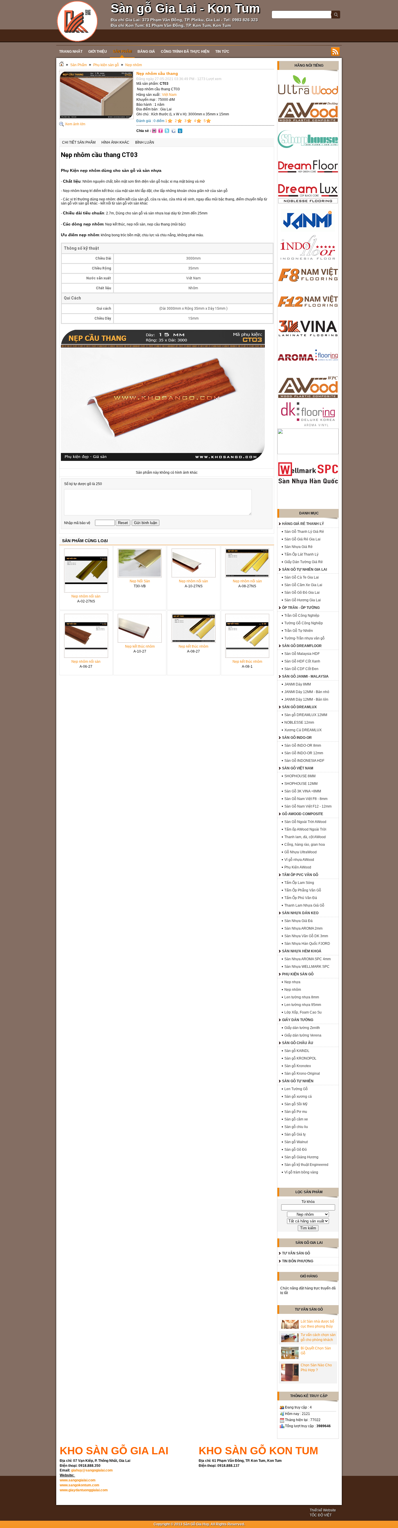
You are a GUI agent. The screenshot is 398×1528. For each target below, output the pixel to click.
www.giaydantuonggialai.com (84, 1490)
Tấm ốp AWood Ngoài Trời (305, 829)
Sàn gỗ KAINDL (296, 1051)
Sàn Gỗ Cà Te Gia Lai (301, 577)
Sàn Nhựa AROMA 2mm (303, 928)
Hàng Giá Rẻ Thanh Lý (303, 524)
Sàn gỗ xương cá (298, 1097)
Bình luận (144, 142)
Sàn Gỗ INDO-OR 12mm (303, 753)
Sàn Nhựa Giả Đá (298, 921)
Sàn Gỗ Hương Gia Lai (302, 600)
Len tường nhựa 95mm (302, 1005)
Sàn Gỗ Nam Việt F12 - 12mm (308, 806)
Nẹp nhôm (133, 65)
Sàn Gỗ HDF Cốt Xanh (302, 661)
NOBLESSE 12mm (299, 722)
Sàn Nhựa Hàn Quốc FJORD (307, 944)
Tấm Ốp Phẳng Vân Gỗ (302, 890)
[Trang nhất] (61, 65)
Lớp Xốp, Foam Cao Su (303, 1012)
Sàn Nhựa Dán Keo (300, 913)
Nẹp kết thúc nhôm (140, 646)
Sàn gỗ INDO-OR (297, 738)
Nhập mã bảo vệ (77, 523)
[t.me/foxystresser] (77, 21)
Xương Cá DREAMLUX (303, 730)
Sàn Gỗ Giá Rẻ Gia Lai (302, 539)
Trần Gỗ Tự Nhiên (298, 631)
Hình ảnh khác (115, 142)
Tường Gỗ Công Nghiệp (303, 623)
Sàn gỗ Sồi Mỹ (295, 1104)
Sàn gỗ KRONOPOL (300, 1058)
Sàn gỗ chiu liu (296, 1127)
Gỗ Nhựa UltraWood (300, 852)
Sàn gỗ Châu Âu (297, 1043)
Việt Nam (169, 95)
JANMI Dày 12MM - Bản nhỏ (306, 692)
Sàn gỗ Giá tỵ (295, 1134)
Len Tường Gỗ (296, 1089)
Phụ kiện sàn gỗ (106, 65)
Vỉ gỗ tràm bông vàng (301, 1172)
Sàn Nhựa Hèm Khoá (301, 951)
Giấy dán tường (297, 1020)
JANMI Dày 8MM (297, 684)
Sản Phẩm (78, 65)
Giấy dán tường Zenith (302, 1028)
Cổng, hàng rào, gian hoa (304, 845)
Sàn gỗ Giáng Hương (301, 1157)
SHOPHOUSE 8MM (300, 776)
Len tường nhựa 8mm (301, 997)
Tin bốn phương (297, 1261)
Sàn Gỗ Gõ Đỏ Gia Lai (302, 593)
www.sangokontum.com (79, 1485)
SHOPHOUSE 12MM (301, 784)
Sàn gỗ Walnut (296, 1142)
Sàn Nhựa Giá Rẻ (298, 547)
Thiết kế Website (323, 1510)
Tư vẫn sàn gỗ (296, 1253)
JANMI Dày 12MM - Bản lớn (306, 699)
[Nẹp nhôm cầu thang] (96, 118)
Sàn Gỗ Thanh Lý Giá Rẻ (304, 532)
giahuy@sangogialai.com (92, 1470)
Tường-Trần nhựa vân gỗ (304, 638)
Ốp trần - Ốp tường (301, 608)
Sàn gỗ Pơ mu (295, 1112)
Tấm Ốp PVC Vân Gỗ (300, 875)
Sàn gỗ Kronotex (297, 1066)
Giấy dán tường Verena (302, 1035)
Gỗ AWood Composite (302, 814)
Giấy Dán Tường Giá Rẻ (303, 562)
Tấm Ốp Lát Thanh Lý (301, 554)
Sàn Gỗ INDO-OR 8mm (302, 745)
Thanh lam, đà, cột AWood (305, 837)
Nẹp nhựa (292, 982)
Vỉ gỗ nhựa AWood (299, 860)
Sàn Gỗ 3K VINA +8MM (302, 791)
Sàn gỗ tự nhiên (298, 1081)
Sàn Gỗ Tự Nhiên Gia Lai (304, 570)
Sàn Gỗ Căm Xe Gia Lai (303, 585)
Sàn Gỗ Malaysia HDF (302, 654)
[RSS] (335, 51)
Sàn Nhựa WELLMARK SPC (307, 967)
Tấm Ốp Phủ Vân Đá (300, 898)
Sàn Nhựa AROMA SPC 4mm (307, 959)
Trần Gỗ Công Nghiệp (301, 616)
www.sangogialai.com (78, 1480)
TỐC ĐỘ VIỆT (321, 1515)
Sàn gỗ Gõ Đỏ (295, 1150)
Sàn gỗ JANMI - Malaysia (305, 676)
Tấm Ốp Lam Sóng (299, 883)
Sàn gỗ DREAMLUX (299, 707)
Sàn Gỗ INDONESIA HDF (304, 761)
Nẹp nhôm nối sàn (86, 596)
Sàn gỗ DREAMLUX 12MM (305, 715)
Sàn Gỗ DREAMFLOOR (302, 646)
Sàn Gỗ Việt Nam (297, 768)
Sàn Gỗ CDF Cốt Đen (301, 669)
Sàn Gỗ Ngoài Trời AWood (305, 822)
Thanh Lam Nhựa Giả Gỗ (304, 905)
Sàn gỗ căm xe (296, 1119)
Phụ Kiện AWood (297, 867)
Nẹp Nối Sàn (140, 581)
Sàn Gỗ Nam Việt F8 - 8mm (305, 799)
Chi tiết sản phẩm (79, 142)
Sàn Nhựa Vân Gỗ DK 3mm (306, 936)
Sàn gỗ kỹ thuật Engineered (306, 1165)
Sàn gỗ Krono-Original (302, 1073)
